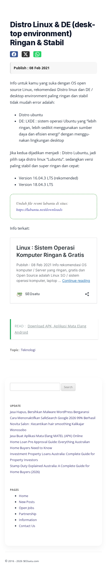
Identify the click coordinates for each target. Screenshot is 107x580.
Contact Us (27, 526)
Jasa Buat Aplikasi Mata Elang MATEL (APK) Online (46, 436)
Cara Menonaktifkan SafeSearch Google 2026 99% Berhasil (52, 418)
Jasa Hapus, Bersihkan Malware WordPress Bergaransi (49, 412)
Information (28, 520)
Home (23, 496)
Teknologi (28, 350)
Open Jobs (26, 508)
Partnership (27, 514)
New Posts (27, 502)
